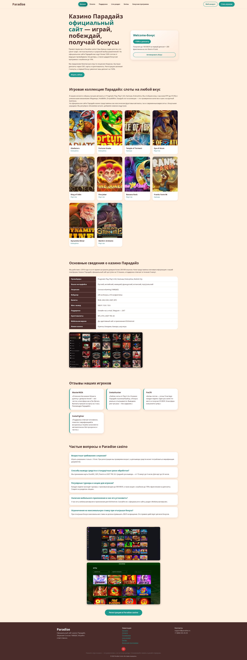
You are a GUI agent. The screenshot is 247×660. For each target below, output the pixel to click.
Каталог (83, 4)
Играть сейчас (76, 75)
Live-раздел (115, 4)
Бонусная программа (140, 4)
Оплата (92, 4)
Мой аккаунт (210, 4)
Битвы (126, 4)
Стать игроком (226, 4)
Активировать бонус (154, 55)
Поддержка (103, 4)
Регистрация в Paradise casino (123, 612)
